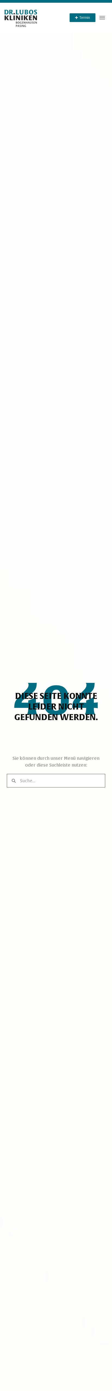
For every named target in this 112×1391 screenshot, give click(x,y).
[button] (102, 17)
